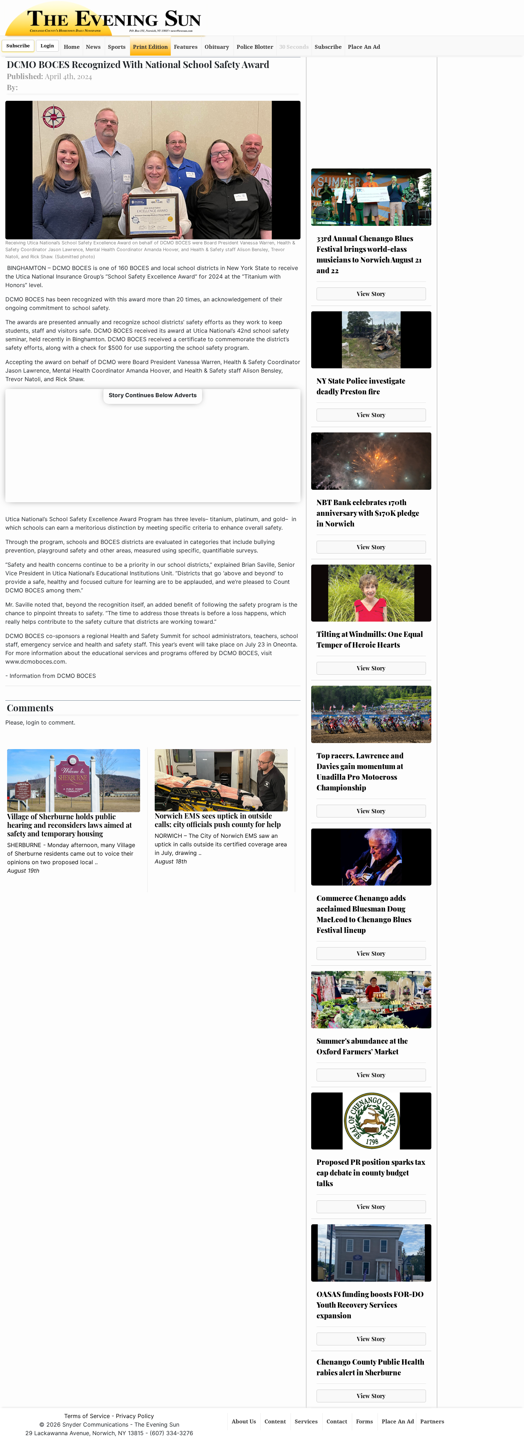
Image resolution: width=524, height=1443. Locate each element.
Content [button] (275, 1421)
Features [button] (185, 47)
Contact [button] (338, 1421)
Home (72, 47)
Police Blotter (255, 47)
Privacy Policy (135, 1415)
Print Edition (150, 47)
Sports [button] (116, 47)
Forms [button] (365, 1421)
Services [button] (307, 1421)
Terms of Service (87, 1415)
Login (47, 45)
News (93, 47)
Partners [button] (433, 1421)
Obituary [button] (217, 47)
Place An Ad (364, 47)
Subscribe (18, 45)
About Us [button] (244, 1421)
